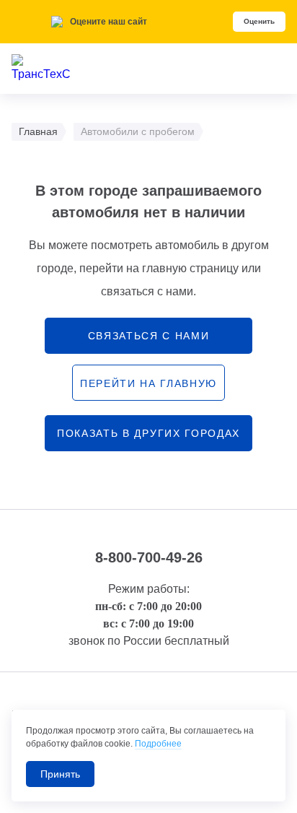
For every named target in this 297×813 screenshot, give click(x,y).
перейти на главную (148, 383)
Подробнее (158, 744)
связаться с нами (149, 336)
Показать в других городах (148, 433)
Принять (60, 774)
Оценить (259, 21)
